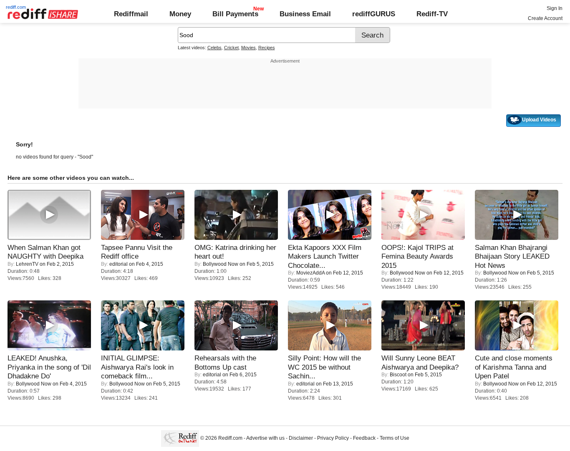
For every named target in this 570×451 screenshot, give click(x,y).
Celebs (214, 47)
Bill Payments (235, 14)
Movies (248, 47)
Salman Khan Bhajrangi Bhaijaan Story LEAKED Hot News (512, 256)
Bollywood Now (220, 264)
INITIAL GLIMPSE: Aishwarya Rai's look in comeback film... (137, 367)
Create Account (545, 18)
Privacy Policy (333, 438)
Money (180, 14)
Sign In (554, 8)
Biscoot (398, 375)
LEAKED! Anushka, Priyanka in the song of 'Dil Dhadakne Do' (49, 367)
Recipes (266, 47)
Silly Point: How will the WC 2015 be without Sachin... (324, 367)
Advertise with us (265, 438)
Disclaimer (301, 438)
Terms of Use (394, 438)
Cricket (231, 47)
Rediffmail (131, 14)
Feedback (364, 438)
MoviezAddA (310, 273)
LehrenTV (27, 264)
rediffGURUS (373, 14)
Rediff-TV (432, 14)
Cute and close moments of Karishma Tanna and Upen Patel (513, 367)
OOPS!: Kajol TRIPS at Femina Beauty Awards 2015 (417, 256)
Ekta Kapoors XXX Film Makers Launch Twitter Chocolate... (324, 256)
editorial (118, 264)
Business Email (305, 14)
